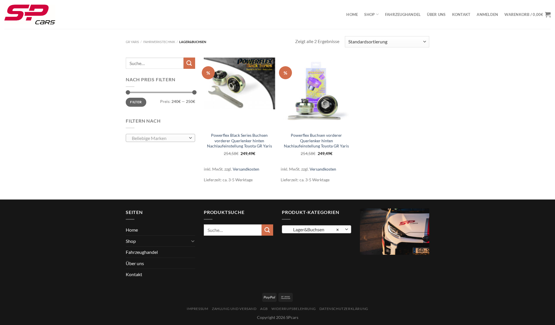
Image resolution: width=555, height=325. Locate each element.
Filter (136, 102)
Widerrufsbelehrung (293, 308)
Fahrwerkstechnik (159, 42)
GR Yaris (132, 42)
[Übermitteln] (189, 63)
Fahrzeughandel (403, 14)
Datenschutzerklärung (343, 308)
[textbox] (159, 138)
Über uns (436, 14)
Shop (369, 14)
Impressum (197, 308)
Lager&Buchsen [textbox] (313, 229)
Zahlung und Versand (234, 308)
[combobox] (160, 138)
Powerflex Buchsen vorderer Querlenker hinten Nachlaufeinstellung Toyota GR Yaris (316, 140)
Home (352, 14)
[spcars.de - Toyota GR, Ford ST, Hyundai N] (29, 14)
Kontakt (461, 14)
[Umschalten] (192, 240)
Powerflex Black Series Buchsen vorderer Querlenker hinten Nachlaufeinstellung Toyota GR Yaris (239, 140)
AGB (264, 308)
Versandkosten (246, 169)
